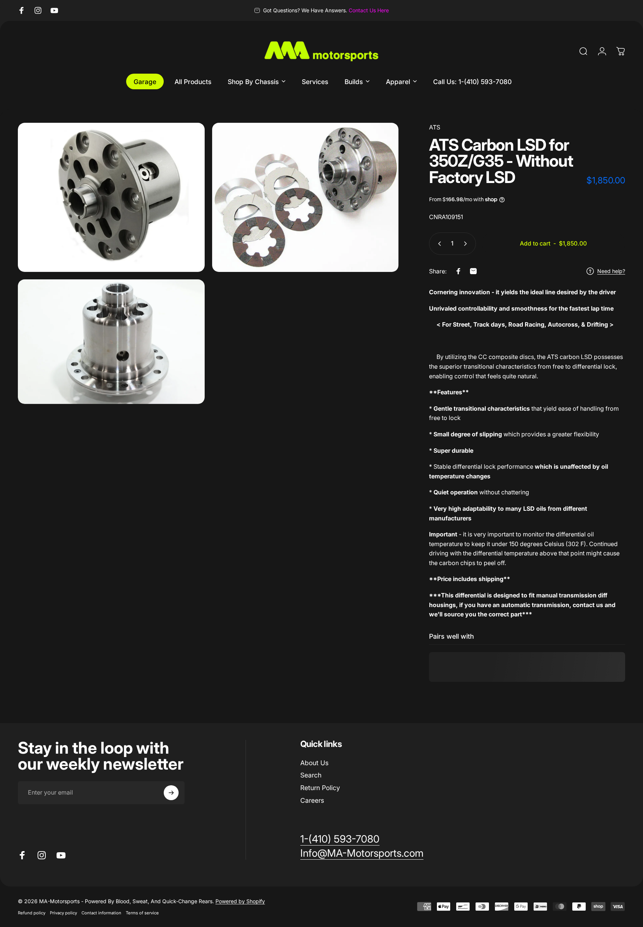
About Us (314, 763)
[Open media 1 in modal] (111, 197)
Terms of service (142, 912)
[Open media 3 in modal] (111, 341)
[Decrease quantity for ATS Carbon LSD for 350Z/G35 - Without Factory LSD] (438, 243)
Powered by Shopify (240, 901)
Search (311, 775)
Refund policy (31, 912)
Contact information (101, 912)
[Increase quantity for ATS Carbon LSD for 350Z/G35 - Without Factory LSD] (467, 243)
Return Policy (320, 788)
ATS (434, 127)
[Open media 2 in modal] (305, 197)
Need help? (611, 271)
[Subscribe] (171, 792)
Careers (312, 800)
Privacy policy (63, 912)
